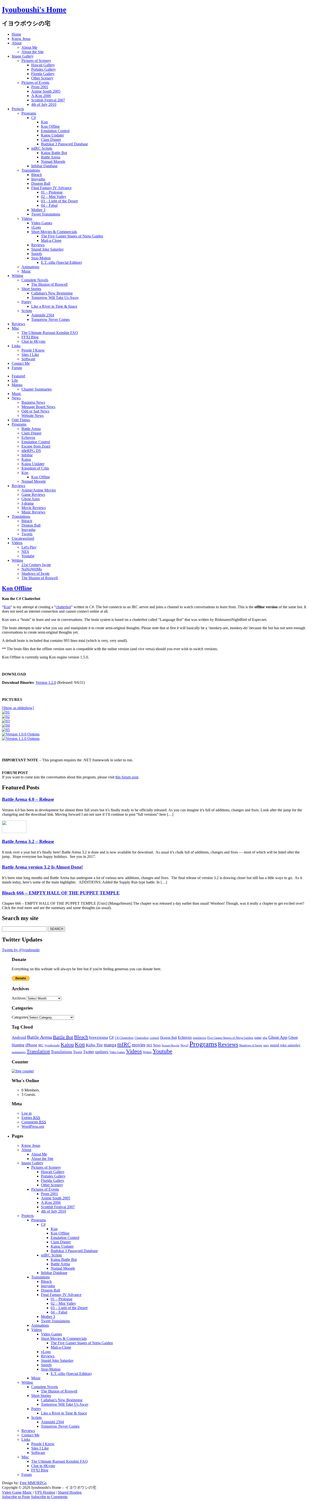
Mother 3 (38, 210)
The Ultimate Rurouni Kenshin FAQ (49, 333)
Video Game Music (17, 1492)
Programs (28, 113)
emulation (199, 1038)
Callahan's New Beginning (52, 293)
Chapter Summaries (36, 389)
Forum (17, 368)
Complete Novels (34, 280)
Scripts (26, 311)
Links (16, 346)
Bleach (36, 175)
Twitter (88, 1052)
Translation (38, 1051)
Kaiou (26, 459)
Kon (44, 122)
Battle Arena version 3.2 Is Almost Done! (42, 867)
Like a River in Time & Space (54, 306)
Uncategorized (23, 538)
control (154, 1038)
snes (266, 1045)
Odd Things (21, 420)
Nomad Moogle (53, 161)
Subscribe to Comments (49, 1497)
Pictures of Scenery (36, 61)
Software (28, 359)
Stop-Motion (41, 258)
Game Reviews (33, 494)
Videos (26, 218)
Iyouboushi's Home (34, 9)
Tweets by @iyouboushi (20, 950)
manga (110, 1044)
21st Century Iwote (36, 565)
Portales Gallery (43, 69)
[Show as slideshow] (18, 708)
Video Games (41, 223)
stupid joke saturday (285, 1045)
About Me (29, 47)
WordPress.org (32, 1126)
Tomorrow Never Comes (50, 319)
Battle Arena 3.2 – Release (28, 841)
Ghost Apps (30, 499)
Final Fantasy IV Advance (51, 188)
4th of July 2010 (43, 104)
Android (19, 1037)
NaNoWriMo (31, 569)
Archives (19, 998)
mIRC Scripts (41, 148)
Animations (30, 267)
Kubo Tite (94, 1045)
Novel (184, 1045)
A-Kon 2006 (41, 96)
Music (26, 271)
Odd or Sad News (35, 411)
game (258, 1038)
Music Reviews (33, 512)
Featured (18, 376)
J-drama (27, 503)
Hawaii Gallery (43, 65)
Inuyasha (38, 179)
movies (138, 1044)
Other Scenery (42, 78)
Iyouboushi (52, 1045)
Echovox (28, 437)
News (16, 398)
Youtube (27, 556)
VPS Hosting (45, 1492)
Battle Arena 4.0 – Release (28, 799)
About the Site (32, 52)
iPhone (31, 1045)
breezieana (98, 1037)
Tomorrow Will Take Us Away (55, 297)
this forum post (126, 777)
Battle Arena (50, 157)
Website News (32, 415)
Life (15, 380)
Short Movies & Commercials (54, 232)
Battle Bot (63, 1037)
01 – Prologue (52, 192)
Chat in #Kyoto (33, 341)
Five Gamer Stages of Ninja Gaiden (230, 1038)
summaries (19, 1052)
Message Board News (38, 407)
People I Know (33, 350)
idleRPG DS (31, 451)
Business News (33, 402)
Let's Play (29, 547)
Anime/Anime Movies (38, 490)
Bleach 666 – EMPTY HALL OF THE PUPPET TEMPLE (61, 892)
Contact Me (21, 363)
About (16, 43)
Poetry (26, 302)
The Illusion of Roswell (49, 284)
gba (265, 1038)
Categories (20, 1017)
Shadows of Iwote (35, 573)
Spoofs (36, 254)
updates (101, 1052)
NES (25, 551)
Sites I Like (30, 355)
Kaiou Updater (52, 135)
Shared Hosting (70, 1492)
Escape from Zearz (35, 446)
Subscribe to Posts (16, 1497)
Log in (26, 1113)
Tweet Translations (45, 214)
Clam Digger (51, 139)
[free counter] (23, 1071)
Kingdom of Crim (35, 468)
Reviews (38, 245)
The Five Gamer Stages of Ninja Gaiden (72, 236)
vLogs (36, 227)
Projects (18, 109)
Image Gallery (23, 56)
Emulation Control (55, 131)
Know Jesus (21, 39)
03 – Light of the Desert (59, 201)
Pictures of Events (35, 82)
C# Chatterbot (124, 1038)
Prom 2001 (39, 87)
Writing (17, 276)
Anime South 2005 (45, 91)
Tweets (26, 534)
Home (16, 34)
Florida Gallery (43, 74)
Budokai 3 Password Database (64, 144)
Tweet (77, 1052)
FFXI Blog (30, 337)
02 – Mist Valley (53, 197)
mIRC (124, 1044)
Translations (30, 170)
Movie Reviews (33, 508)
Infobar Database (44, 166)
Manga (17, 385)
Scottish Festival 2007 (48, 100)
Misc (15, 328)
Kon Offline (50, 126)
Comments (33, 1122)
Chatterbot (142, 1038)
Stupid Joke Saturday (47, 249)
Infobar (27, 455)
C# (33, 118)
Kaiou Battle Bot (54, 153)
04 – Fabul (49, 205)
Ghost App (277, 1037)
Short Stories (31, 289)
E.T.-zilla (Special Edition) (61, 262)
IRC (41, 1045)
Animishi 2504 (42, 315)
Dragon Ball (40, 183)
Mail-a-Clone (51, 240)
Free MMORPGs (33, 1483)
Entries (30, 1118)
